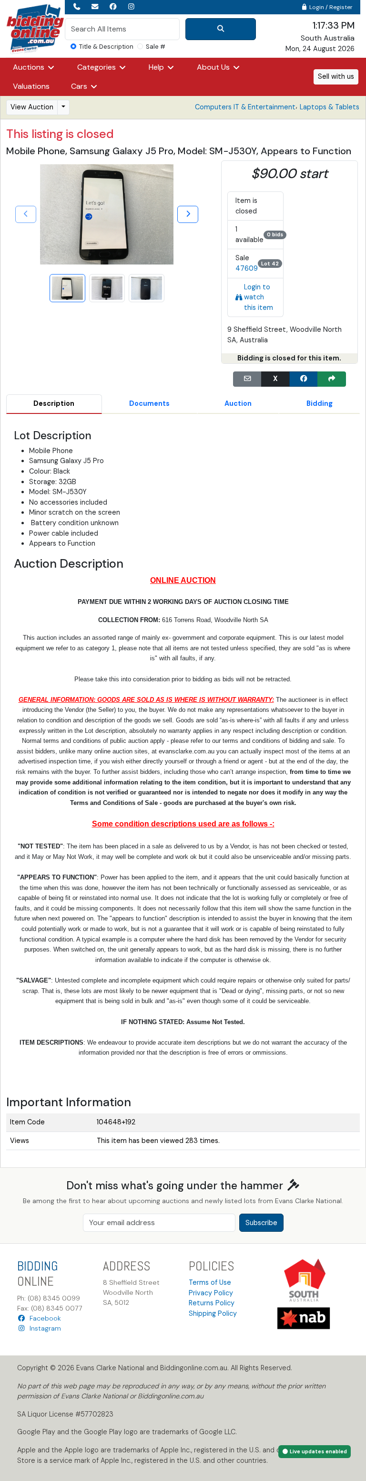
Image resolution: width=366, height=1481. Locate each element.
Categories (97, 67)
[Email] (247, 379)
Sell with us (336, 76)
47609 (246, 268)
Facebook (43, 1318)
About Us (214, 67)
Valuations (31, 86)
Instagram (43, 1328)
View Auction (31, 107)
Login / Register (330, 7)
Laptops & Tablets (329, 107)
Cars (80, 86)
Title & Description (106, 46)
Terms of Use (210, 1282)
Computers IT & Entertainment (245, 107)
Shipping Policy (213, 1313)
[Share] (331, 379)
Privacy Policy (211, 1293)
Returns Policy (211, 1303)
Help (157, 67)
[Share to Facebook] (303, 379)
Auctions (29, 67)
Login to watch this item (258, 297)
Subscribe (261, 1222)
